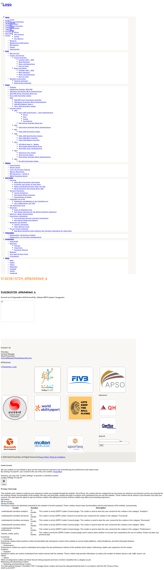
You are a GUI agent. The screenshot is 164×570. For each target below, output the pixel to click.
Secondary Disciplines (18, 79)
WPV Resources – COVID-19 (19, 174)
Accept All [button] (18, 478)
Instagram (13, 273)
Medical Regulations (17, 172)
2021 (15, 129)
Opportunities (15, 49)
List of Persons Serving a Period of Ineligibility (31, 218)
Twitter (12, 271)
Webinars (13, 252)
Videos (12, 264)
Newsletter (14, 267)
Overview (13, 180)
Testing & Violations (17, 191)
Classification (15, 165)
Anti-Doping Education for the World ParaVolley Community (35, 212)
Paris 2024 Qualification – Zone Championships (36, 112)
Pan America (18, 38)
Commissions (14, 28)
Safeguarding (9, 233)
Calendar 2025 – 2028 (26, 60)
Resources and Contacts (18, 222)
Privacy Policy (43, 457)
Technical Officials (21, 250)
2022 (15, 125)
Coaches (17, 245)
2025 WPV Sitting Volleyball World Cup (23, 93)
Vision (12, 19)
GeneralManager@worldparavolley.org (16, 358)
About (7, 17)
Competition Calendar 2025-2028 (21, 89)
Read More (57, 472)
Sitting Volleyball (20, 57)
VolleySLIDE (14, 241)
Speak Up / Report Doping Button (21, 214)
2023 (15, 110)
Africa (16, 32)
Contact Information (21, 224)
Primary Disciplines (17, 55)
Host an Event (24, 66)
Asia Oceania (19, 34)
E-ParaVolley (14, 256)
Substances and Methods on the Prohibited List (31, 201)
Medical (7, 163)
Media (7, 258)
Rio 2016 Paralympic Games (29, 161)
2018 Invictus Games (26, 155)
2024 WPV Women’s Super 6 (23, 104)
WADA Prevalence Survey (19, 176)
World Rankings (24, 62)
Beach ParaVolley (20, 68)
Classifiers (18, 248)
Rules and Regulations (27, 64)
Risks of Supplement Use (23, 210)
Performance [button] (6, 543)
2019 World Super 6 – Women (29, 144)
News (12, 260)
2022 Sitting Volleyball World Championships (35, 127)
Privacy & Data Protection (19, 229)
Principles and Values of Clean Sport (27, 184)
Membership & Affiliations (19, 43)
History (12, 47)
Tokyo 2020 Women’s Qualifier (29, 140)
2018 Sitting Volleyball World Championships (35, 157)
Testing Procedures (21, 193)
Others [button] (3, 556)
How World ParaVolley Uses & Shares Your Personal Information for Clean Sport (43, 231)
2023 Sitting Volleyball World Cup (30, 123)
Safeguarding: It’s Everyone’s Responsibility (26, 237)
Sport (7, 51)
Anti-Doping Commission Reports (26, 220)
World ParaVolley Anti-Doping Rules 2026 (29, 188)
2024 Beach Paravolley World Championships (30, 102)
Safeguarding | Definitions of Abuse (23, 235)
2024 (11, 98)
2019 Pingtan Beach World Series (30, 146)
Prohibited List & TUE (17, 199)
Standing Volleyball (21, 81)
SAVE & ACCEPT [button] (8, 568)
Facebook (13, 269)
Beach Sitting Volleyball (22, 83)
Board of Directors (16, 26)
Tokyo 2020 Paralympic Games (29, 131)
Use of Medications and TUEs (24, 203)
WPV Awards (14, 45)
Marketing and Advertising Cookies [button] (14, 562)
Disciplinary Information (19, 216)
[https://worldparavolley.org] (6, 4)
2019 (15, 142)
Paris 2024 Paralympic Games (20, 96)
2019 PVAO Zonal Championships (30, 148)
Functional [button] (5, 537)
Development (9, 239)
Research (13, 41)
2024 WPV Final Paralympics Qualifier (28, 100)
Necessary (8, 502)
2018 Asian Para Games (27, 153)
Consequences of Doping (23, 197)
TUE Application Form (17, 205)
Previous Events (15, 108)
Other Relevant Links (21, 226)
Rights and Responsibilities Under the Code (30, 186)
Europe (16, 36)
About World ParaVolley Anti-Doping (27, 182)
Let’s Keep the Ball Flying (19, 254)
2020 (15, 134)
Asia (25, 117)
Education (13, 207)
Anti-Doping (9, 178)
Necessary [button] (5, 499)
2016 (15, 159)
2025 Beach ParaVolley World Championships (26, 91)
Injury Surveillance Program (20, 169)
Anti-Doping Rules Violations (24, 195)
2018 (15, 150)
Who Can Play (15, 53)
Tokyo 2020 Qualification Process (31, 136)
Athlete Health (15, 167)
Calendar (13, 87)
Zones (12, 30)
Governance (14, 24)
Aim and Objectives (17, 22)
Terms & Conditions (57, 457)
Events (7, 85)
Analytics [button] (4, 549)
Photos (12, 262)
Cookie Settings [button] (7, 478)
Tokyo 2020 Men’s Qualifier (28, 138)
